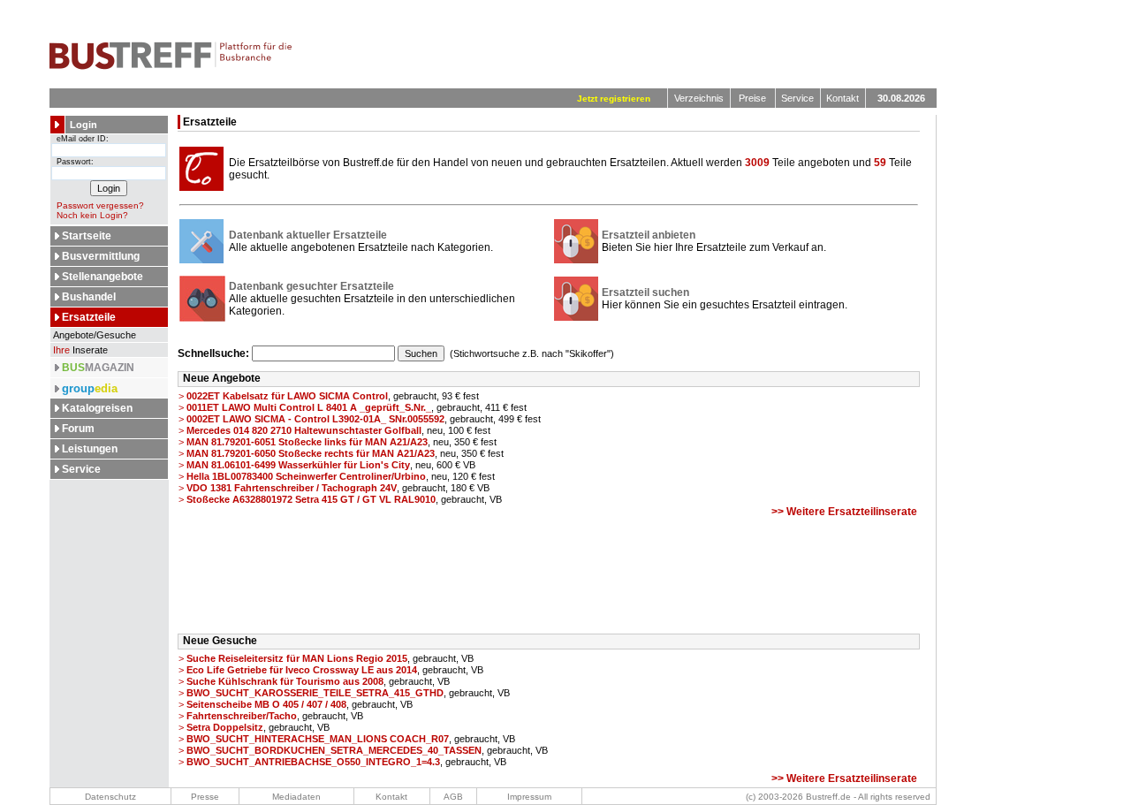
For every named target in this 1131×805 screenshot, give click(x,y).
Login (83, 124)
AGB (453, 796)
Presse (205, 796)
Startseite (86, 236)
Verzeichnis (699, 98)
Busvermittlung (101, 256)
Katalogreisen (97, 408)
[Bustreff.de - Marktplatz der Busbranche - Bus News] (170, 66)
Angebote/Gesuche (93, 335)
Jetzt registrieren (613, 98)
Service (797, 98)
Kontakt (842, 98)
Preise (752, 98)
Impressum (529, 796)
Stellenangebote (102, 276)
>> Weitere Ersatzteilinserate (844, 511)
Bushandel (89, 297)
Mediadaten (296, 796)
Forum (78, 428)
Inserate (80, 350)
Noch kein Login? (92, 215)
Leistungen (90, 449)
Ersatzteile (89, 317)
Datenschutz (110, 796)
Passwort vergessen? (100, 205)
